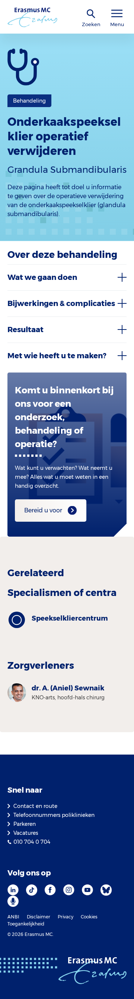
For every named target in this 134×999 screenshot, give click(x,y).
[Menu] (116, 13)
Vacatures (25, 833)
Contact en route (35, 806)
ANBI (13, 917)
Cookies (89, 917)
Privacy (65, 917)
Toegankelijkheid (25, 924)
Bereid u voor (43, 510)
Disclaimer (38, 917)
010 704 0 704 (31, 842)
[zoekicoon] (91, 14)
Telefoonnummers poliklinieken (54, 815)
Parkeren (24, 824)
